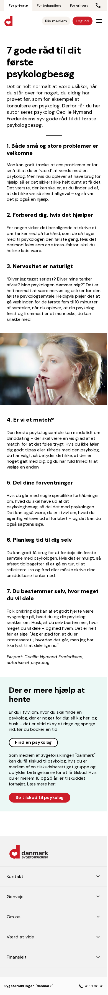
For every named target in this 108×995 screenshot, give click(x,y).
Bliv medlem (56, 20)
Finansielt (55, 955)
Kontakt (55, 874)
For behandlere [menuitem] (49, 5)
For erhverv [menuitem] (79, 5)
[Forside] (8, 21)
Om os (55, 914)
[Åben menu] (99, 21)
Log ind (82, 20)
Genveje (55, 894)
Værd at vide (55, 934)
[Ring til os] (98, 5)
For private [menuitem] (18, 5)
